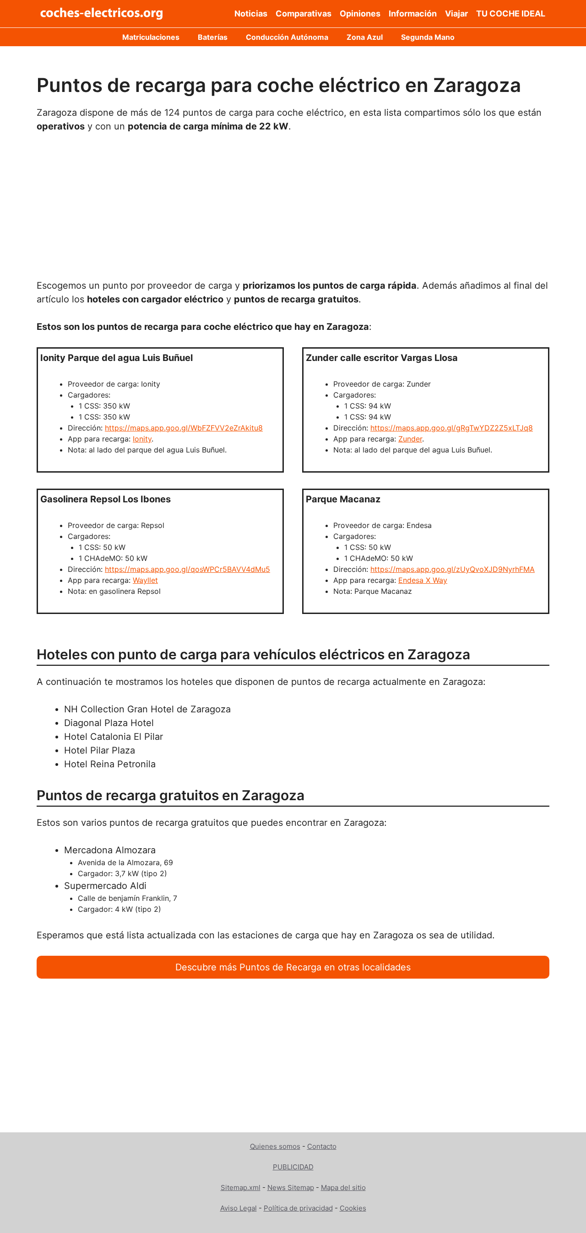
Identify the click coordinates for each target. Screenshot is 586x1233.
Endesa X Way (422, 580)
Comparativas (303, 13)
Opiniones (360, 13)
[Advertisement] (293, 211)
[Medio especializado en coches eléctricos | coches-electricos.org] (102, 13)
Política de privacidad (298, 1208)
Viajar (456, 13)
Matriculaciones (150, 37)
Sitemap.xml (240, 1187)
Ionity (142, 438)
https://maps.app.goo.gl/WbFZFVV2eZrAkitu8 (184, 427)
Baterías (213, 37)
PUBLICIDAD (293, 1167)
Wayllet (145, 580)
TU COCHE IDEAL (510, 13)
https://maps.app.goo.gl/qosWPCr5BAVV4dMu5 (187, 569)
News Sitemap (290, 1187)
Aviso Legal (238, 1208)
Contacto (321, 1146)
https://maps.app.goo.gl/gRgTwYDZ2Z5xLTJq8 (451, 427)
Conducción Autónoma (287, 37)
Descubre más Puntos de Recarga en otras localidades (293, 967)
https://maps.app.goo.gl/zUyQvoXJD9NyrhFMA (452, 569)
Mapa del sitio (343, 1187)
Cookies (353, 1208)
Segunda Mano (428, 37)
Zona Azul (365, 37)
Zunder (410, 438)
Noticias (250, 13)
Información (413, 13)
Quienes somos (275, 1146)
